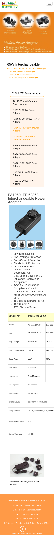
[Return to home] (10, 5)
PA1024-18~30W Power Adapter (25, 155)
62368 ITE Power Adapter (36, 69)
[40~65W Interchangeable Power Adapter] (27, 465)
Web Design (37, 533)
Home (9, 69)
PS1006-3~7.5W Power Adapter (25, 173)
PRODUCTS (19, 69)
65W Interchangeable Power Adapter (24, 78)
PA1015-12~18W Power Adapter (25, 164)
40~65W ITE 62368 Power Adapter (23, 75)
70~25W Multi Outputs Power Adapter (25, 102)
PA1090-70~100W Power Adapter (26, 120)
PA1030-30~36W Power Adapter (25, 147)
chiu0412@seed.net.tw (30, 510)
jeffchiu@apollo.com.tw (30, 505)
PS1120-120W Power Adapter (24, 111)
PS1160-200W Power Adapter (24, 182)
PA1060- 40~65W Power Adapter (22, 72)
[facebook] (23, 529)
